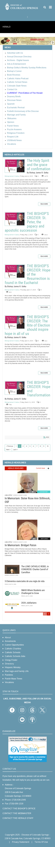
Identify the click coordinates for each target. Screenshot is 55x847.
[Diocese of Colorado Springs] (21, 6)
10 (47, 446)
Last (14, 449)
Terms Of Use (41, 842)
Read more (44, 204)
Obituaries (44, 539)
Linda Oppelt (8, 495)
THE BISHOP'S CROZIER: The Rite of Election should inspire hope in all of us (15, 322)
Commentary (44, 492)
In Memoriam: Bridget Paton (20, 545)
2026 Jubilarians (28, 602)
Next (7, 449)
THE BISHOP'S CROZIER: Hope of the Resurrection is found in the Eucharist (15, 271)
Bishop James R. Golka (12, 176)
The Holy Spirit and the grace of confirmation (15, 166)
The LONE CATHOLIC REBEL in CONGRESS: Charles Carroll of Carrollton (35, 569)
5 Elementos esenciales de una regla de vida (25, 581)
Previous (10, 446)
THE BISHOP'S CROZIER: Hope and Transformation (15, 388)
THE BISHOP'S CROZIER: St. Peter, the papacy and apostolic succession (15, 219)
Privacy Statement (20, 842)
